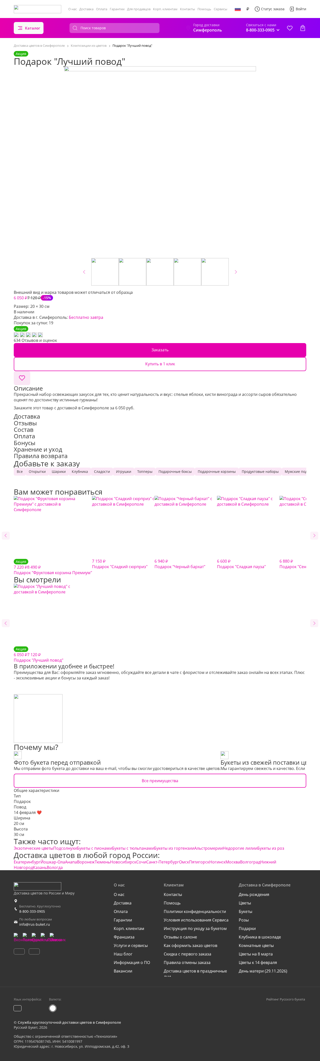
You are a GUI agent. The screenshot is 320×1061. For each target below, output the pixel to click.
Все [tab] (20, 471)
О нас (72, 9)
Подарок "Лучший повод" (38, 655)
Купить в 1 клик (160, 364)
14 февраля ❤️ (28, 812)
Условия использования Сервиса (196, 920)
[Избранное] (289, 28)
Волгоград (250, 862)
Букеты (245, 911)
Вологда (55, 867)
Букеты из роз (270, 848)
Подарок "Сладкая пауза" (241, 563)
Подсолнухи (65, 848)
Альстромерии (208, 848)
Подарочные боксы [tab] (175, 471)
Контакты (187, 9)
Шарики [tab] (59, 471)
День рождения (254, 894)
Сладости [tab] (102, 471)
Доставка (86, 9)
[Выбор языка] (238, 9)
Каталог (32, 28)
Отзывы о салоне (180, 937)
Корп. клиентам (165, 9)
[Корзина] (302, 28)
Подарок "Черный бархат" (179, 563)
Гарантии (117, 9)
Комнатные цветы (256, 945)
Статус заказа (272, 9)
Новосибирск (123, 862)
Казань (40, 867)
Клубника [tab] (80, 471)
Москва (233, 862)
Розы (244, 920)
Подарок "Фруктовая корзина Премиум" (53, 567)
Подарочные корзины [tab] (217, 471)
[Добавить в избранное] (22, 378)
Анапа (71, 862)
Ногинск (217, 862)
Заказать (160, 350)
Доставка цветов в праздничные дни (195, 973)
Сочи (141, 862)
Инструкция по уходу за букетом (195, 928)
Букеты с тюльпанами (133, 848)
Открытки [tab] (37, 471)
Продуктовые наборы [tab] (260, 471)
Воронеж (86, 862)
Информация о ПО (132, 962)
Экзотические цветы (33, 848)
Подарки (247, 928)
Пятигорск (199, 862)
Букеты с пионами (94, 848)
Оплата (101, 9)
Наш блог (123, 954)
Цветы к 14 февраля (258, 962)
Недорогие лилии (240, 848)
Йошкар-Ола (52, 862)
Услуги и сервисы (131, 945)
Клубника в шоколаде (260, 937)
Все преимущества (160, 780)
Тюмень (102, 862)
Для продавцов (138, 9)
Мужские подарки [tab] (300, 471)
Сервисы (220, 9)
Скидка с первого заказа (187, 954)
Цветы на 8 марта (256, 954)
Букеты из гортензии (174, 848)
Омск (184, 862)
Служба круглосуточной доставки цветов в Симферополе (69, 1022)
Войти (301, 9)
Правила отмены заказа (187, 962)
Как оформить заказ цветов (190, 945)
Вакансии (123, 971)
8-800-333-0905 (32, 911)
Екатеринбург (27, 862)
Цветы (245, 903)
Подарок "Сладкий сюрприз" (120, 563)
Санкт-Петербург (162, 862)
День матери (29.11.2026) (263, 971)
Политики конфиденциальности (195, 911)
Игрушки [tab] (123, 471)
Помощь (204, 9)
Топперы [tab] (144, 471)
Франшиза (124, 937)
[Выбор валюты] (248, 9)
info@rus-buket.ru (34, 924)
